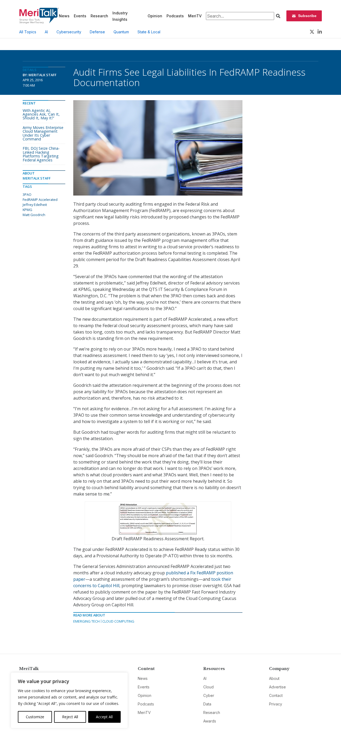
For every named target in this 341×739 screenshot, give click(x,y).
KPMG (27, 209)
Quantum (121, 32)
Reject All (70, 716)
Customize (35, 716)
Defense (97, 32)
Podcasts (175, 16)
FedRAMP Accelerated (40, 199)
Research (99, 16)
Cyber (208, 695)
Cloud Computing (118, 621)
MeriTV (195, 16)
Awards (209, 721)
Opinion (155, 16)
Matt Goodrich (34, 214)
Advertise (277, 687)
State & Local (148, 32)
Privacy (275, 704)
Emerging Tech (86, 621)
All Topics (27, 32)
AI (46, 32)
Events (80, 16)
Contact (276, 695)
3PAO (27, 194)
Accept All (104, 716)
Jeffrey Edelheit (35, 204)
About (274, 678)
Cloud (208, 687)
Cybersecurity (68, 32)
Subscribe (307, 16)
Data (207, 704)
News (64, 16)
